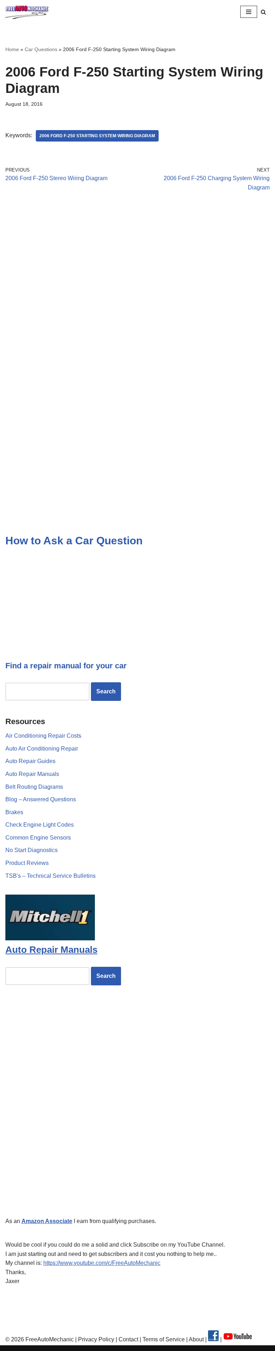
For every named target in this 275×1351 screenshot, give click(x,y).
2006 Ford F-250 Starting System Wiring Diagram (97, 135)
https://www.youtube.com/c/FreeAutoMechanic (101, 1263)
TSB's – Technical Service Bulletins (50, 876)
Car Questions (41, 49)
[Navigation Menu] (248, 12)
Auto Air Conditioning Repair (41, 749)
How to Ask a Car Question (74, 540)
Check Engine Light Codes (39, 825)
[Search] (263, 12)
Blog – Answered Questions (40, 799)
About (197, 1339)
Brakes (14, 812)
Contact (127, 1339)
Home (12, 49)
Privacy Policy (96, 1339)
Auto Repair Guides (30, 761)
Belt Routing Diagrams (34, 787)
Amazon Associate (46, 1221)
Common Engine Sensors (38, 838)
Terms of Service (163, 1339)
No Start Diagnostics (31, 850)
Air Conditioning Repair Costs (43, 736)
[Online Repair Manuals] (50, 938)
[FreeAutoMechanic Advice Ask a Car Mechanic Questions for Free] (26, 12)
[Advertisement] (137, 263)
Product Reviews (27, 863)
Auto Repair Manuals (32, 774)
